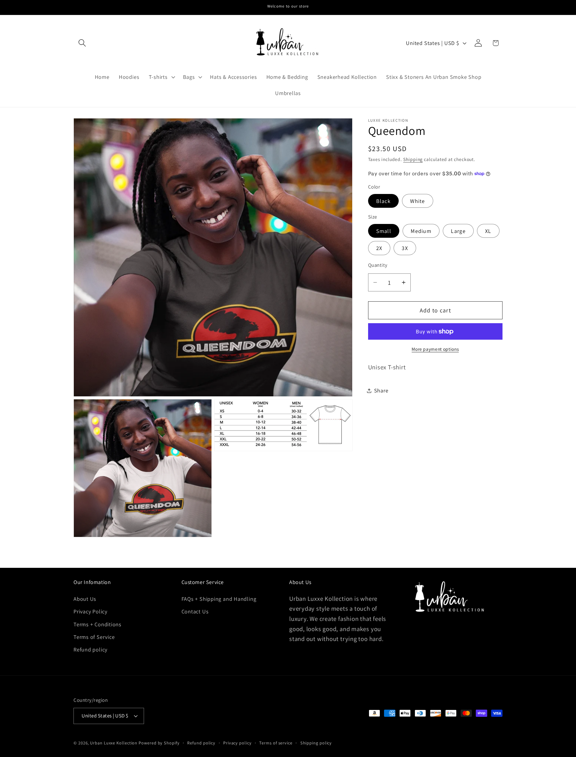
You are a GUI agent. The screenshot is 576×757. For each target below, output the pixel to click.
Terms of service (275, 742)
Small (384, 230)
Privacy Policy (90, 611)
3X (405, 248)
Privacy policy (237, 742)
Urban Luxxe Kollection (113, 742)
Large (458, 230)
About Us (85, 598)
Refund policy (90, 649)
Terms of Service (94, 636)
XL (488, 230)
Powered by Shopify (159, 742)
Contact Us (195, 611)
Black (383, 200)
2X (379, 248)
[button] (82, 43)
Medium (421, 230)
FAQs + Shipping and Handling (219, 598)
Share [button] (381, 390)
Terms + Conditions (98, 623)
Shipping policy (316, 742)
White (417, 200)
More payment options (435, 349)
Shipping (413, 159)
